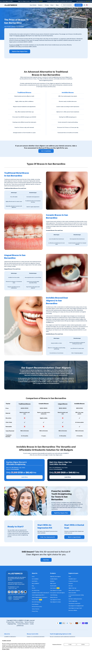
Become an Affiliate (73, 610)
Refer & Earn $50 (72, 592)
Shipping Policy (12, 624)
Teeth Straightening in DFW (38, 595)
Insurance (71, 583)
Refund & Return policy (37, 606)
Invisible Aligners (53, 579)
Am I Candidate (35, 579)
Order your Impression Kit (47, 537)
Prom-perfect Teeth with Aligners (57, 592)
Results (40, 5)
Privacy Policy (5, 649)
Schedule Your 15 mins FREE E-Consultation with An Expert (59, 1)
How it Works (33, 5)
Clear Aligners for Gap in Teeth (75, 608)
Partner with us (35, 599)
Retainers (52, 581)
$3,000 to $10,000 (20, 35)
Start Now (46, 560)
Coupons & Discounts (73, 581)
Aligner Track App (72, 588)
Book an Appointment (74, 537)
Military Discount (53, 597)
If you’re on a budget (14, 45)
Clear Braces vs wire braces (74, 603)
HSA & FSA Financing (36, 602)
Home (33, 576)
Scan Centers (53, 588)
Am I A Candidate (46, 151)
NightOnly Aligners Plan (61, 513)
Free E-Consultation (67, 5)
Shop (51, 5)
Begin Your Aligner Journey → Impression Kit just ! (30, 1)
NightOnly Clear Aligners (55, 576)
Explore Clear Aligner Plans (19, 51)
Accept (69, 644)
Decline (83, 644)
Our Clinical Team (35, 590)
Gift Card (70, 586)
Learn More (24, 477)
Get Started (78, 5)
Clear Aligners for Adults (55, 602)
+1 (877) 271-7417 (12, 588)
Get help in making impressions (75, 599)
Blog (57, 5)
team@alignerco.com (13, 587)
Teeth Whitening (53, 595)
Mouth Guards (53, 586)
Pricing (46, 5)
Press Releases (35, 604)
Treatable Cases (72, 579)
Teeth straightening (73, 601)
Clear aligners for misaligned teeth (76, 605)
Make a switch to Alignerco (74, 590)
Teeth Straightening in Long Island (39, 597)
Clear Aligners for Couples (55, 590)
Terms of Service (35, 609)
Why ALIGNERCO (35, 583)
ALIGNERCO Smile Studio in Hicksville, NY (40, 592)
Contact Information (23, 624)
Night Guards (53, 583)
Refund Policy (19, 622)
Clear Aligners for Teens (55, 599)
